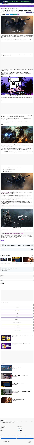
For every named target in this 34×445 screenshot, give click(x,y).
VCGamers (8, 441)
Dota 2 (24, 148)
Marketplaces (2, 427)
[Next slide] (32, 255)
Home (1, 8)
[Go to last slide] (31, 255)
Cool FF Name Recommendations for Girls (28, 263)
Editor (1, 428)
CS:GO (3, 193)
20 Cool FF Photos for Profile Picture (5, 263)
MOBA (9, 145)
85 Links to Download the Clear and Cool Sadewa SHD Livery (20, 375)
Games (3, 8)
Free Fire (13, 400)
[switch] (32, 3)
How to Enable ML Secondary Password (16, 263)
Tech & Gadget (13, 392)
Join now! (17, 438)
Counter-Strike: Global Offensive (6, 192)
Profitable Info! (17, 1)
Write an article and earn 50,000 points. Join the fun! (21, 343)
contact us (1, 429)
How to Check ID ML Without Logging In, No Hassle (19, 367)
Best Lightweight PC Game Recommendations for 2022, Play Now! (14, 233)
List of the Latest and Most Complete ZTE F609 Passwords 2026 (21, 391)
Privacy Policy (29, 442)
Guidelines (30, 441)
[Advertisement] (17, 47)
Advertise (1, 430)
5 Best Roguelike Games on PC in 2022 (10, 205)
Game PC (3, 240)
